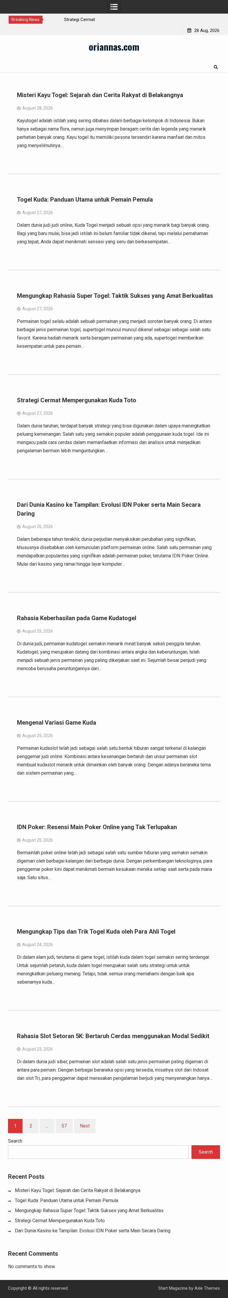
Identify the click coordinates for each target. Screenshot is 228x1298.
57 (64, 1126)
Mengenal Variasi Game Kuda (56, 722)
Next (85, 1126)
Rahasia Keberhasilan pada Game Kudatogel (76, 618)
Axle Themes (207, 1288)
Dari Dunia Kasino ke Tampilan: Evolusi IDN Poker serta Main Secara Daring (92, 1230)
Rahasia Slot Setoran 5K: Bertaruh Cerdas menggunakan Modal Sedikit (113, 1036)
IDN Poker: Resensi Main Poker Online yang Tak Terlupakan (97, 827)
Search (15, 1141)
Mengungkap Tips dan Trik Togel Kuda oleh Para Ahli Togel (96, 931)
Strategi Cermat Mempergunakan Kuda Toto (76, 400)
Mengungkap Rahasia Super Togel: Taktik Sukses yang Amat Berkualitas (115, 295)
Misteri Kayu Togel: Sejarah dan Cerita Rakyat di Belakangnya (100, 95)
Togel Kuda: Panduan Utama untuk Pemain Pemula (85, 199)
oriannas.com (114, 46)
